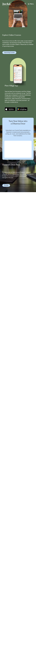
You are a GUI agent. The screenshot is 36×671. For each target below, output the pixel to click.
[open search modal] (25, 4)
